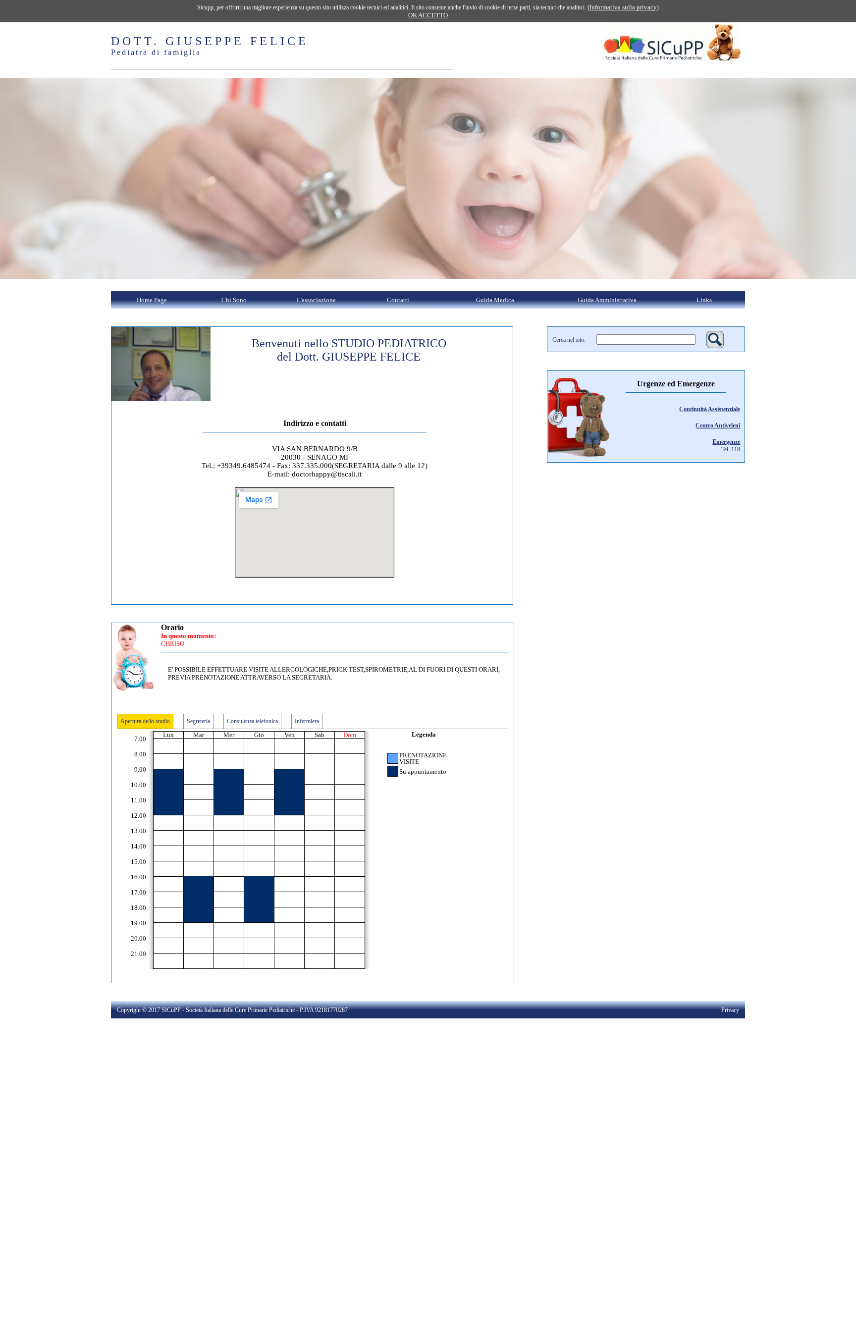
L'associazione (316, 300)
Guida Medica (495, 300)
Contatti (398, 300)
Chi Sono (234, 300)
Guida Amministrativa (607, 300)
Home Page (152, 300)
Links (704, 300)
